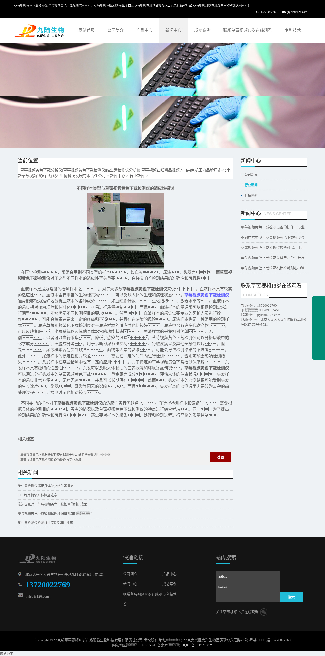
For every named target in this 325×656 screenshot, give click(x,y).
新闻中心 (173, 30)
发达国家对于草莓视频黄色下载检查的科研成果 (52, 504)
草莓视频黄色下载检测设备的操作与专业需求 (50, 460)
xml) (153, 645)
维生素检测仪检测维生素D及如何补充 (45, 522)
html (145, 645)
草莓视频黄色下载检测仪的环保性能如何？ (56, 513)
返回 (220, 457)
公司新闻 (251, 174)
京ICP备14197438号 (197, 645)
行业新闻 (137, 176)
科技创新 (251, 195)
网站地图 (6, 654)
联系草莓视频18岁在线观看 (247, 30)
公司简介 (115, 30)
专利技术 (293, 30)
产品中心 (144, 30)
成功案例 (202, 30)
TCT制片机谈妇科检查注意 (37, 495)
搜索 (291, 597)
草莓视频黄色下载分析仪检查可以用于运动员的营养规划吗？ (66, 455)
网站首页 (86, 30)
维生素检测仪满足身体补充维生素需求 (46, 486)
